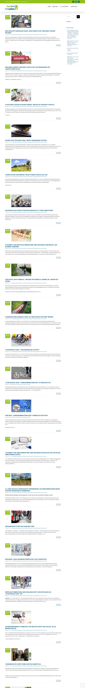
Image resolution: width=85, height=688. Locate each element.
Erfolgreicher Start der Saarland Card (19, 526)
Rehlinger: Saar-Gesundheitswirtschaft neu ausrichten (25, 559)
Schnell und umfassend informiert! (23, 1)
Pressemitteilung (15, 34)
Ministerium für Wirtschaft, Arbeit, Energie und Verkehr (27, 34)
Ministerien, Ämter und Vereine (41, 34)
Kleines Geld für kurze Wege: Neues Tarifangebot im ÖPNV (26, 140)
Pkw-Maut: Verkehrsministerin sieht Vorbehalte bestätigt (26, 415)
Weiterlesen (58, 44)
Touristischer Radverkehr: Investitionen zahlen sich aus (26, 175)
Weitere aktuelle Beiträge (72, 53)
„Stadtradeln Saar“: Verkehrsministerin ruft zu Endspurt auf (28, 383)
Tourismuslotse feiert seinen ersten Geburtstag (23, 664)
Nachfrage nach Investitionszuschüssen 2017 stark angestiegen (29, 210)
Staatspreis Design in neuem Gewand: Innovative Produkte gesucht (29, 105)
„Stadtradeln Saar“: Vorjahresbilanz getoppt (22, 350)
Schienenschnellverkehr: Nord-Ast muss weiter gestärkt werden (29, 317)
